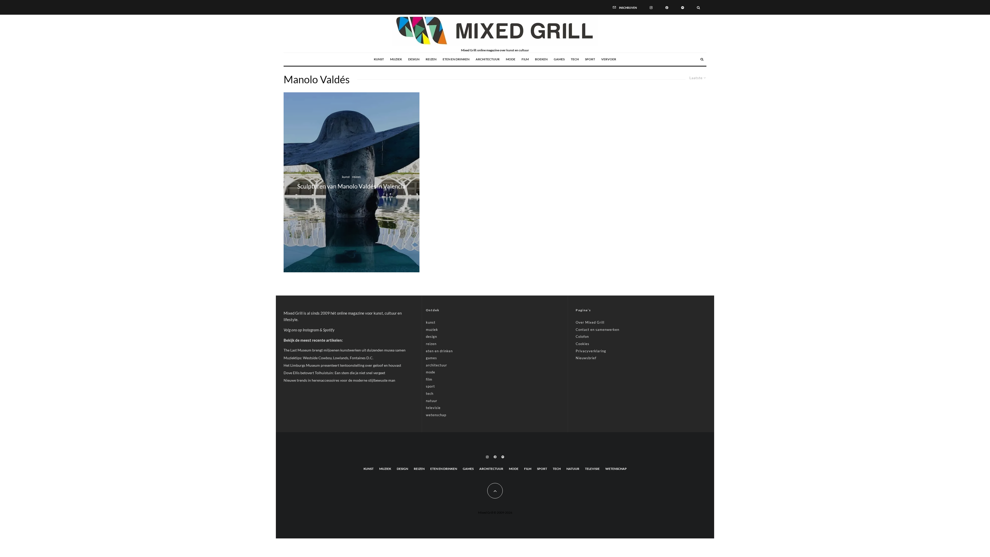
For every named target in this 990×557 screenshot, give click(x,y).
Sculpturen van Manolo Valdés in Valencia (351, 186)
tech (575, 59)
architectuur (488, 59)
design (413, 59)
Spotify (328, 329)
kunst (379, 59)
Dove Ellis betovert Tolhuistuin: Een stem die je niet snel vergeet (334, 373)
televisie (433, 408)
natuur (431, 401)
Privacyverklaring (591, 351)
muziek (396, 59)
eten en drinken (456, 59)
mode (510, 59)
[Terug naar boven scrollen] (495, 490)
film (525, 59)
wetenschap (436, 415)
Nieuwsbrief (586, 358)
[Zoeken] (698, 7)
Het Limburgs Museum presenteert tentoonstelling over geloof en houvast (342, 365)
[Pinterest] (667, 7)
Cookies (582, 344)
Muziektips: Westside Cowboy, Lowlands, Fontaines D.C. (328, 358)
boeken (541, 59)
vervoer (608, 59)
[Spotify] (682, 7)
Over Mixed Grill (590, 322)
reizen (431, 59)
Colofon (582, 336)
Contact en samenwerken (597, 329)
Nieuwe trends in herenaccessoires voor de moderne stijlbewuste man (339, 380)
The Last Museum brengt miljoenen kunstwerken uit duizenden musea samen (345, 350)
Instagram (311, 329)
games (559, 59)
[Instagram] (651, 7)
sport (590, 59)
